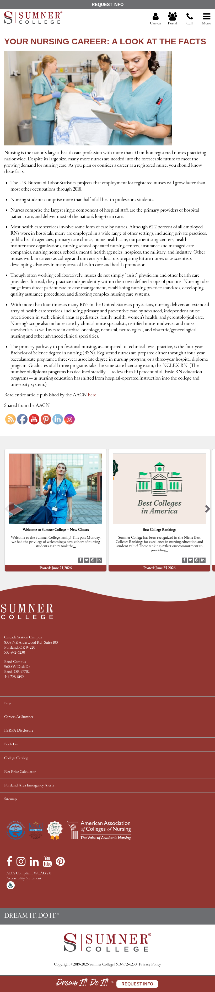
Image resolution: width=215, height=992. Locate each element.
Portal (172, 23)
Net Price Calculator (20, 771)
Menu (206, 23)
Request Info (107, 4)
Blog (7, 703)
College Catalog (16, 758)
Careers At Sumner (18, 717)
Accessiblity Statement (23, 878)
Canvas (155, 23)
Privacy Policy (150, 964)
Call (189, 23)
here (92, 395)
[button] (7, 510)
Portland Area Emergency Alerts (29, 785)
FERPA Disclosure (18, 730)
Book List (11, 744)
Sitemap (10, 799)
